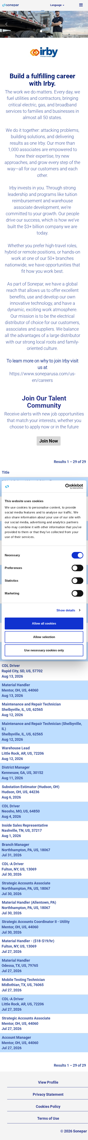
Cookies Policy (48, 1106)
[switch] (77, 568)
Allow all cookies (44, 623)
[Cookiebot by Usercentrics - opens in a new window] (65, 486)
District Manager (16, 767)
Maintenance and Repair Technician (31, 704)
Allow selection (44, 637)
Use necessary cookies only (44, 650)
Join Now (48, 441)
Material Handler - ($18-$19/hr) (28, 941)
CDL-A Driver (13, 864)
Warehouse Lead (16, 748)
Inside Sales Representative (25, 825)
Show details (65, 610)
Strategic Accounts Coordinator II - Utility (36, 921)
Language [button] (56, 5)
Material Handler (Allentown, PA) (29, 902)
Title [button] (5, 472)
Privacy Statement (48, 1094)
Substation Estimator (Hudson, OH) (30, 787)
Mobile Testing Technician (23, 979)
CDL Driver (11, 665)
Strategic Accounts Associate (26, 883)
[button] (80, 5)
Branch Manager (15, 844)
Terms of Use (48, 1118)
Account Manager (16, 1037)
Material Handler (16, 685)
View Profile (48, 1082)
